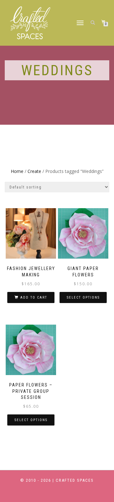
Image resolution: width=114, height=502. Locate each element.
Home (17, 171)
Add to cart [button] (33, 297)
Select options (83, 297)
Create (34, 171)
